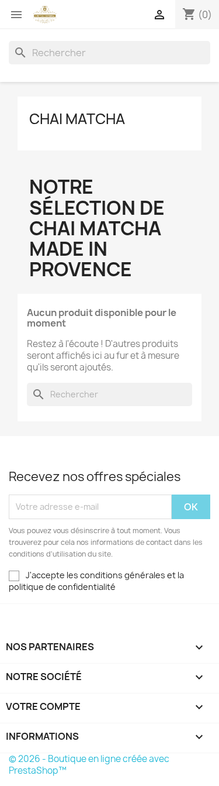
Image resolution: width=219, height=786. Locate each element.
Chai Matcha (77, 119)
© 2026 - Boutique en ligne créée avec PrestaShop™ (89, 765)
